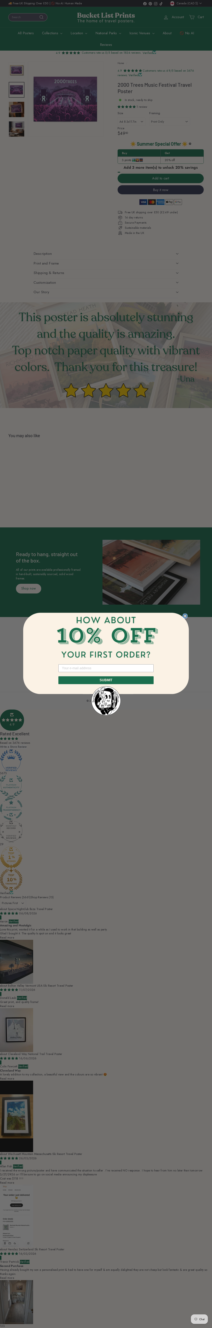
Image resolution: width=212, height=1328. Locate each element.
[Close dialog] (185, 616)
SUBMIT (106, 680)
